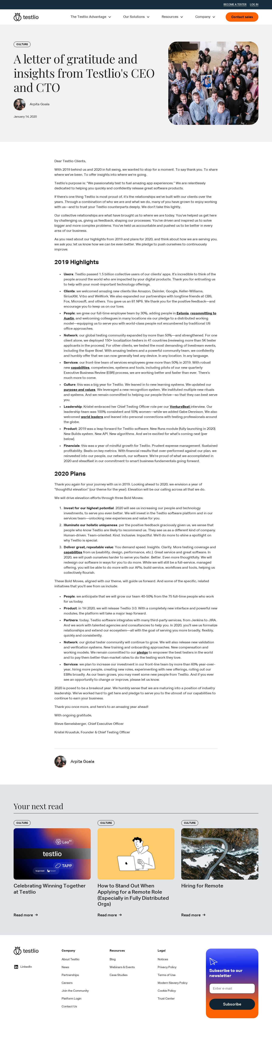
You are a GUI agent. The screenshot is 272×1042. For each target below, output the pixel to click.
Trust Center (166, 998)
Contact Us (69, 1006)
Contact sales (242, 17)
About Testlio (70, 959)
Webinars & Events (122, 967)
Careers (67, 983)
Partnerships (70, 975)
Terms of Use (167, 975)
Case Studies (119, 975)
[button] (91, 17)
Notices (163, 959)
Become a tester (235, 4)
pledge (142, 652)
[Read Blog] (52, 869)
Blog (113, 959)
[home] (26, 17)
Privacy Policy (167, 967)
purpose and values (79, 390)
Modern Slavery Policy (172, 983)
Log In (254, 4)
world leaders (92, 417)
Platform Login (71, 998)
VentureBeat (180, 407)
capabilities (80, 368)
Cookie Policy (167, 990)
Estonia (183, 313)
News (65, 967)
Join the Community (75, 990)
